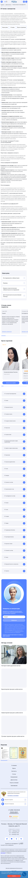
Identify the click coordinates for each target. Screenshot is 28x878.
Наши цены (5, 27)
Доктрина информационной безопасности (14, 868)
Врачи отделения (21, 27)
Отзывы (12, 27)
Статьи (14, 774)
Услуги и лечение (14, 782)
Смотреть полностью (7, 331)
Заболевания (14, 785)
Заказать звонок (14, 811)
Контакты (14, 771)
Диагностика (14, 780)
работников (3, 852)
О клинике (14, 765)
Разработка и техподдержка (11, 843)
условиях (10, 630)
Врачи (14, 768)
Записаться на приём (11, 382)
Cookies (11, 872)
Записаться (14, 620)
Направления (14, 777)
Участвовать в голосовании (12, 795)
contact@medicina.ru (14, 813)
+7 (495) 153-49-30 (14, 810)
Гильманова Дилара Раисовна (11, 372)
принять (14, 876)
